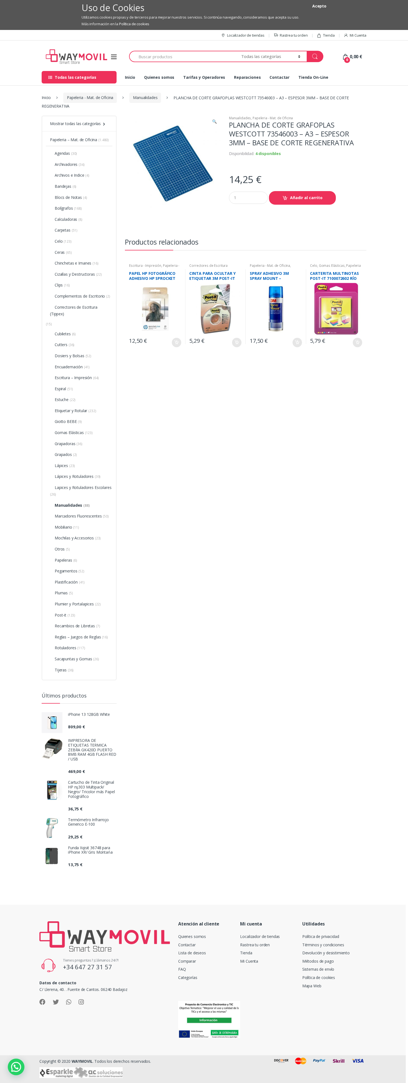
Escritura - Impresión (145, 265)
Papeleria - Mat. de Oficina (90, 97)
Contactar (279, 77)
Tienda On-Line (313, 77)
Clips (62, 285)
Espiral (64, 388)
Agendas (66, 153)
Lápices (65, 465)
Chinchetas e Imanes (77, 263)
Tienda (328, 35)
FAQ (182, 969)
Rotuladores (70, 647)
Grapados (66, 454)
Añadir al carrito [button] (176, 342)
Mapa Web (311, 985)
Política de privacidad (320, 936)
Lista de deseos (192, 952)
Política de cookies (134, 23)
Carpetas (66, 230)
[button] (214, 122)
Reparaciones (247, 77)
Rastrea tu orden (294, 35)
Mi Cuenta (358, 35)
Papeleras (66, 560)
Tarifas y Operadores (204, 77)
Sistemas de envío (318, 969)
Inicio (130, 77)
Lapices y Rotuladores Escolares (81, 491)
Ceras (63, 252)
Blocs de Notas (71, 197)
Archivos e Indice (72, 175)
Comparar (187, 961)
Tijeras (64, 670)
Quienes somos (159, 77)
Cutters (64, 344)
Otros (62, 549)
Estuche (65, 399)
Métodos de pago (318, 961)
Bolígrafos (68, 208)
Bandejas (65, 186)
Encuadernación (72, 366)
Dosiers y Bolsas (73, 355)
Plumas (64, 592)
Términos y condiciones (323, 944)
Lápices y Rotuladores (77, 476)
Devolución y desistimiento (326, 952)
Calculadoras (68, 219)
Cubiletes (65, 333)
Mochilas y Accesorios (78, 538)
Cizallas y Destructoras (78, 274)
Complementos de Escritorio (82, 296)
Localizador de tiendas (246, 35)
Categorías (187, 977)
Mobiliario (67, 527)
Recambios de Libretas (77, 625)
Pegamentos (69, 571)
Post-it (65, 615)
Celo (313, 265)
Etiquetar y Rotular (75, 410)
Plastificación (70, 582)
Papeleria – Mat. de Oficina (79, 139)
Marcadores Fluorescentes (82, 516)
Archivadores (70, 164)
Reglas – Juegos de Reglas (81, 637)
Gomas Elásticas (332, 265)
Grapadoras (68, 443)
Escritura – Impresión (77, 377)
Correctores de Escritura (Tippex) (73, 310)
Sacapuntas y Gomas (77, 658)
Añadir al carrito (306, 197)
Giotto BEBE (68, 421)
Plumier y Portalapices (78, 604)
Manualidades (145, 97)
